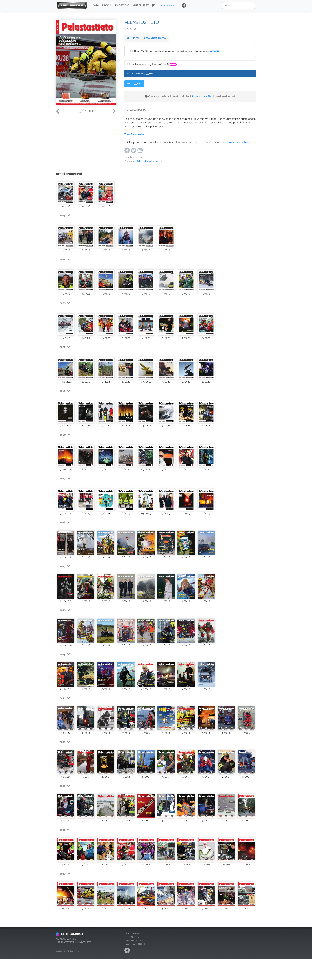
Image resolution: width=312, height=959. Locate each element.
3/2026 (214, 51)
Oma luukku (101, 5)
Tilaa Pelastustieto (135, 134)
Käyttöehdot (133, 933)
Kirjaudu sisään (202, 96)
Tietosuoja (131, 937)
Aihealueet (140, 5)
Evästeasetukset (135, 944)
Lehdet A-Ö (121, 5)
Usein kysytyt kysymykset (73, 942)
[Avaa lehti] (65, 191)
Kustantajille (133, 940)
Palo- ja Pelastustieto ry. (149, 161)
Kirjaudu (167, 5)
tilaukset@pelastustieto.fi (240, 142)
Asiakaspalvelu (66, 939)
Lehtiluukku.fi (73, 934)
